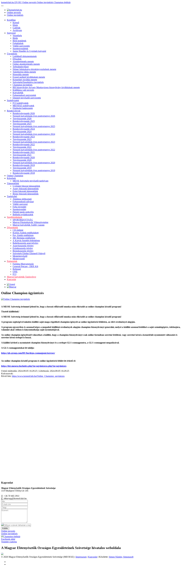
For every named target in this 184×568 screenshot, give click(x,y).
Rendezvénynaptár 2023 (24, 136)
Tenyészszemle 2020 (22, 160)
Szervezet (11, 33)
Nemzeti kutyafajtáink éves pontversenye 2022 (34, 149)
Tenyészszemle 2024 (22, 131)
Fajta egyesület (19, 207)
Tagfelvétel (12, 196)
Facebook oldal (8, 539)
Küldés (5, 528)
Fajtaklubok (18, 43)
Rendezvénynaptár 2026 (24, 113)
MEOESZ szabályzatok (23, 105)
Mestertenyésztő (20, 256)
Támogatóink (13, 183)
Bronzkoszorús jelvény (23, 251)
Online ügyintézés (45, 2)
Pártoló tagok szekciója (23, 212)
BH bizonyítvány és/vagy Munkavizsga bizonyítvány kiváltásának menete (46, 87)
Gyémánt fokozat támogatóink (26, 186)
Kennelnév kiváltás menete (25, 79)
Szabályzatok (13, 100)
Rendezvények (13, 111)
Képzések (11, 178)
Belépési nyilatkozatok (23, 214)
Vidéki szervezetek (21, 46)
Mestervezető (19, 258)
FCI (14, 274)
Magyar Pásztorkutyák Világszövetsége (30, 222)
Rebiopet (17, 269)
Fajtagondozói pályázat (23, 201)
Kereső (16, 22)
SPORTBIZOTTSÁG (23, 219)
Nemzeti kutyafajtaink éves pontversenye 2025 (34, 126)
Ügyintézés (12, 53)
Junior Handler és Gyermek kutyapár (29, 51)
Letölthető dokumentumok (25, 56)
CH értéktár (18, 230)
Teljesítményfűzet (21, 66)
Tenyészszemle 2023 (22, 139)
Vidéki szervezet (20, 204)
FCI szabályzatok (20, 103)
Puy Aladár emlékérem (23, 235)
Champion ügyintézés (22, 85)
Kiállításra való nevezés (23, 90)
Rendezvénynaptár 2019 (24, 165)
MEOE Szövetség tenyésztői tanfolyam (30, 181)
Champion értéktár (62, 2)
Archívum (17, 30)
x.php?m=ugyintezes (56, 366)
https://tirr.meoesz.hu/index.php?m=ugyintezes (23, 366)
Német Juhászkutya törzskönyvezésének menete (34, 69)
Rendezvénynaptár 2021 (24, 152)
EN (16, 2)
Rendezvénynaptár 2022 (24, 144)
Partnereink (12, 261)
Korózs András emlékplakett (26, 232)
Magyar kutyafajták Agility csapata (28, 225)
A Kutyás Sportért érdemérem (26, 240)
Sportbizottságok (14, 217)
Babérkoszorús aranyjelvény (25, 243)
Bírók (15, 38)
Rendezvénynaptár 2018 (24, 173)
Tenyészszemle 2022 (22, 147)
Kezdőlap (11, 20)
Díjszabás (17, 59)
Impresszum (81, 557)
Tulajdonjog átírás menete (24, 72)
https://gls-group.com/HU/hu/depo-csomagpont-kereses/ (28, 353)
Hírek (15, 25)
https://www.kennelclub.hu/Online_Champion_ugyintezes (38, 376)
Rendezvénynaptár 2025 (24, 121)
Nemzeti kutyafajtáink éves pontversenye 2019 (34, 170)
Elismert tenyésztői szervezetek (27, 98)
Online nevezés (29, 2)
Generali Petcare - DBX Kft (25, 266)
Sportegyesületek (20, 48)
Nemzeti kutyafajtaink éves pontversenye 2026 (34, 116)
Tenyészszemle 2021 (22, 155)
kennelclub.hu (8, 2)
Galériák (16, 28)
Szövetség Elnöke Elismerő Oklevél (29, 253)
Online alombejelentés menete (26, 64)
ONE (15, 271)
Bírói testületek (19, 40)
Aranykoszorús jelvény (23, 245)
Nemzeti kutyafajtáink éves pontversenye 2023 (34, 142)
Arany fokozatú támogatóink (26, 188)
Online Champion (15, 175)
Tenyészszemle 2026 (22, 118)
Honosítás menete (21, 74)
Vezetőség (17, 35)
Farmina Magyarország (23, 264)
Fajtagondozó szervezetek (24, 95)
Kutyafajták (18, 92)
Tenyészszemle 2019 (22, 168)
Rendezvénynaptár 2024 (24, 129)
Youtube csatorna (9, 541)
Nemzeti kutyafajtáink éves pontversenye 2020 (34, 162)
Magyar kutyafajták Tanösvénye (21, 277)
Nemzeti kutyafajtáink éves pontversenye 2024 (34, 134)
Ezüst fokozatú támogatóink (25, 191)
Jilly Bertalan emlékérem (24, 238)
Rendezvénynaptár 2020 (24, 157)
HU (20, 2)
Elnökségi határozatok (23, 108)
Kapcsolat (11, 279)
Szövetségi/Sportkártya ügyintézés (28, 82)
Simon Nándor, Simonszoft (121, 557)
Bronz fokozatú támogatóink (26, 194)
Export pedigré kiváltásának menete (29, 77)
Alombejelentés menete (23, 61)
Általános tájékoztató (22, 199)
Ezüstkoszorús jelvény (23, 248)
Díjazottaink (12, 227)
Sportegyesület (19, 209)
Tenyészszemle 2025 (22, 124)
